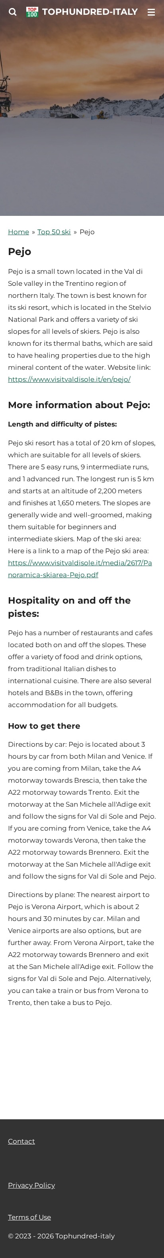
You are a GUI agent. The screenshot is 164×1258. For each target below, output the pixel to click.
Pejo (87, 232)
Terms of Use (29, 1097)
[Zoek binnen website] (12, 12)
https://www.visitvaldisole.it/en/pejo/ (69, 379)
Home (18, 232)
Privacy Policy (31, 1065)
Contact (21, 1021)
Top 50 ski (54, 232)
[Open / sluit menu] (151, 12)
